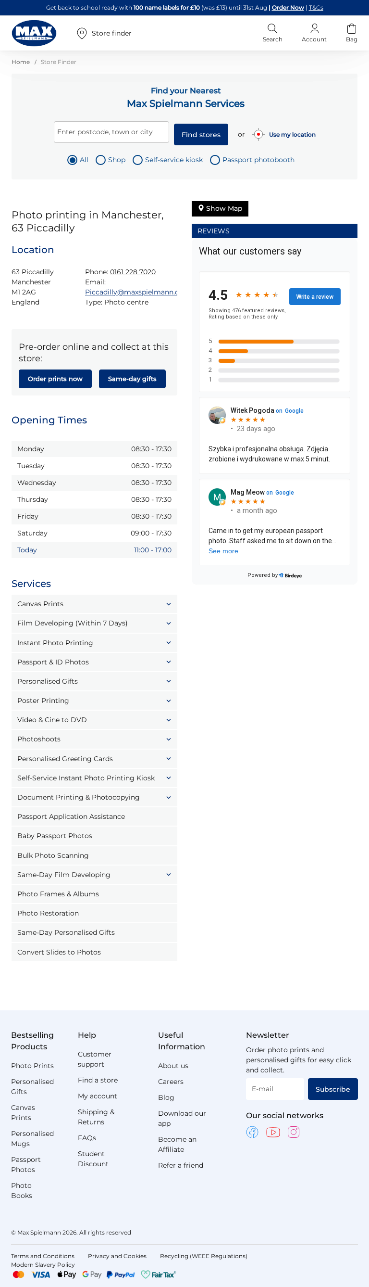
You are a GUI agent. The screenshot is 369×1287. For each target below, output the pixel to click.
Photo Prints (32, 1065)
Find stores (201, 134)
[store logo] (34, 33)
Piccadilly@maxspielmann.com (137, 292)
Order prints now (55, 378)
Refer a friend (180, 1165)
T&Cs (316, 7)
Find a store (98, 1080)
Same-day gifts (132, 378)
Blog (166, 1097)
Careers (171, 1081)
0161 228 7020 (133, 272)
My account (97, 1096)
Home (21, 61)
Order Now (288, 7)
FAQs (87, 1138)
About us (173, 1065)
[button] (94, 604)
